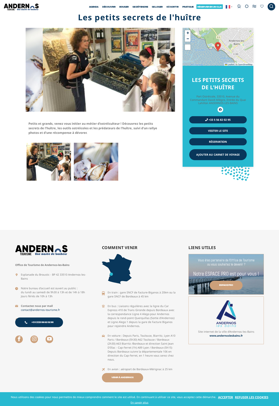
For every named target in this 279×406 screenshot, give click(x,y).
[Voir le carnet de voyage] (262, 6)
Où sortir (172, 6)
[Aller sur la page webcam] (239, 6)
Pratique (188, 6)
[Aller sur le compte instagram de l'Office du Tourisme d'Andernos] (34, 339)
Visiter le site (218, 130)
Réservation (218, 141)
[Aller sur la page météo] (247, 6)
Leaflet (230, 64)
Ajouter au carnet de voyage (218, 154)
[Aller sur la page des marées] (254, 6)
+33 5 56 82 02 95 (219, 119)
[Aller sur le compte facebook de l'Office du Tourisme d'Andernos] (19, 339)
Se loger (157, 6)
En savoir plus (139, 402)
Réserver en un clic (209, 6)
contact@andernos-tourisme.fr (40, 310)
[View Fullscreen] (188, 47)
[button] (218, 47)
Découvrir (109, 6)
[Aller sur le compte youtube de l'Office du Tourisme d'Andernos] (49, 339)
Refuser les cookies (251, 397)
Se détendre (140, 6)
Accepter (225, 397)
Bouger (124, 6)
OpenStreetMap (245, 64)
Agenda (94, 6)
